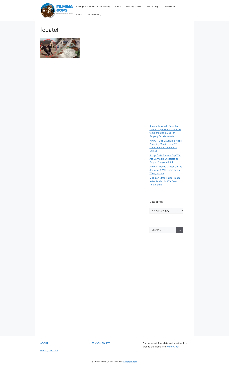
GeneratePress (130, 361)
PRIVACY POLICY (49, 350)
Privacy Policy (94, 14)
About (118, 6)
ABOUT (44, 343)
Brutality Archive (134, 6)
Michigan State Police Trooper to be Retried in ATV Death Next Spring (165, 181)
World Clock (173, 346)
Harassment (170, 6)
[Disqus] (89, 99)
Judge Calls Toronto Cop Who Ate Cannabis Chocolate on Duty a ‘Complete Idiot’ (165, 158)
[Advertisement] (166, 71)
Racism (79, 14)
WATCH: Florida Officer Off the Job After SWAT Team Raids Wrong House (165, 170)
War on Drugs (153, 6)
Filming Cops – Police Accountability (93, 6)
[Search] (179, 230)
